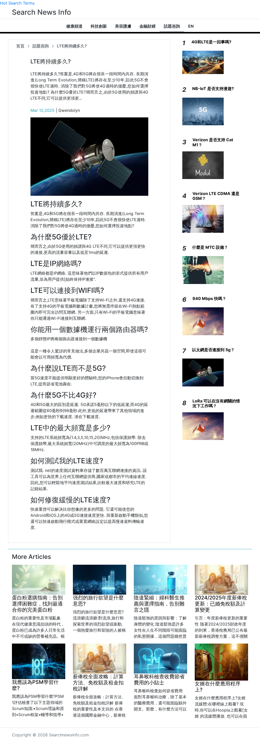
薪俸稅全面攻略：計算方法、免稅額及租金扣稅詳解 (98, 682)
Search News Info (41, 12)
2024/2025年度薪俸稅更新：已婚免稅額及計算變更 (221, 604)
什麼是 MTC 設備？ (210, 247)
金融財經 (147, 26)
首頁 (20, 45)
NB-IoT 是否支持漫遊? (213, 88)
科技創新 (99, 26)
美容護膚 (123, 26)
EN (191, 26)
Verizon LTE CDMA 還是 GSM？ (215, 196)
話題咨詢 (172, 26)
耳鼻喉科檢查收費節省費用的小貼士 (159, 679)
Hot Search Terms (17, 3)
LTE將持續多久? (72, 45)
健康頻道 (74, 26)
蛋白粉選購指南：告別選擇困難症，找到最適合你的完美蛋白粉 (37, 604)
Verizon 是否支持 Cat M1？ (212, 142)
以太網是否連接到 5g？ (213, 349)
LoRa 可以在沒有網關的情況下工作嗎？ (216, 403)
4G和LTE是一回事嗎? (211, 41)
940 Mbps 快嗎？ (209, 298)
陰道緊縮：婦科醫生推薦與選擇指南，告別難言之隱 (159, 604)
